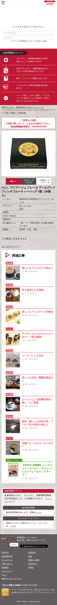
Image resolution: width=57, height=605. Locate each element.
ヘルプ (4, 575)
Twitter (31, 567)
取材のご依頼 (33, 560)
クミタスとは (7, 560)
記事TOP (5, 552)
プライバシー (7, 571)
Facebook (32, 564)
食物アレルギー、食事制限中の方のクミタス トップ (23, 107)
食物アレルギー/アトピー (12, 579)
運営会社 (32, 552)
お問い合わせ (7, 564)
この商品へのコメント (43, 181)
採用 (30, 556)
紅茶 (21, 209)
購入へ (13, 181)
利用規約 (5, 567)
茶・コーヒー (25, 205)
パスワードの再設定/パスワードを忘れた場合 (28, 41)
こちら (29, 123)
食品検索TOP (7, 556)
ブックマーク (28, 181)
